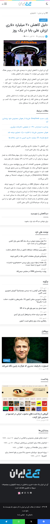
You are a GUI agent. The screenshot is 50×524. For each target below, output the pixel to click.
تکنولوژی (33, 13)
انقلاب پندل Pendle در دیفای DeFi (33, 447)
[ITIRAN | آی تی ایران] (25, 4)
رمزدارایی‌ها (43, 430)
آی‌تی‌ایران (41, 36)
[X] (27, 492)
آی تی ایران (42, 13)
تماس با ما (21, 514)
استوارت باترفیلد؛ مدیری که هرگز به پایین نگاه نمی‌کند (25, 366)
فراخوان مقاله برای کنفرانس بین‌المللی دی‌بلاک (30, 442)
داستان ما (29, 514)
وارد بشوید (28, 221)
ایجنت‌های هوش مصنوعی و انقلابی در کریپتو (30, 438)
